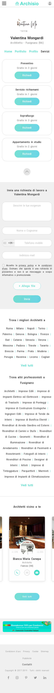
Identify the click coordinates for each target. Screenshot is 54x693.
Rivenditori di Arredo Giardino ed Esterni (25, 425)
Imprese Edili (26, 391)
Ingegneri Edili (13, 413)
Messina (8, 345)
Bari (7, 339)
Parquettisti (28, 470)
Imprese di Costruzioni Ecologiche (26, 408)
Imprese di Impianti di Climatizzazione (27, 476)
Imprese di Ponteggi (34, 402)
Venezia (29, 339)
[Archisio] (27, 3)
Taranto (44, 345)
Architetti (9, 391)
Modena (42, 351)
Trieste (32, 345)
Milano (20, 328)
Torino (41, 328)
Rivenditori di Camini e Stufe (19, 431)
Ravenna (21, 356)
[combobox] (8, 243)
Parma (20, 351)
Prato (31, 351)
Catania (17, 339)
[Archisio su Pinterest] (26, 677)
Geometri (25, 436)
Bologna (32, 334)
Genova (20, 334)
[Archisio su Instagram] (17, 677)
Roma (9, 328)
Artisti (24, 465)
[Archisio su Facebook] (9, 677)
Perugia (8, 356)
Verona (42, 339)
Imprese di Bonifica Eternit (31, 419)
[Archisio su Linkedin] (45, 677)
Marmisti (43, 470)
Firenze (44, 334)
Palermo (7, 334)
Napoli (30, 328)
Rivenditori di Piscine (18, 459)
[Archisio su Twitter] (36, 677)
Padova (20, 345)
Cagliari (45, 356)
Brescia (9, 351)
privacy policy (26, 265)
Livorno (34, 356)
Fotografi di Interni (34, 453)
